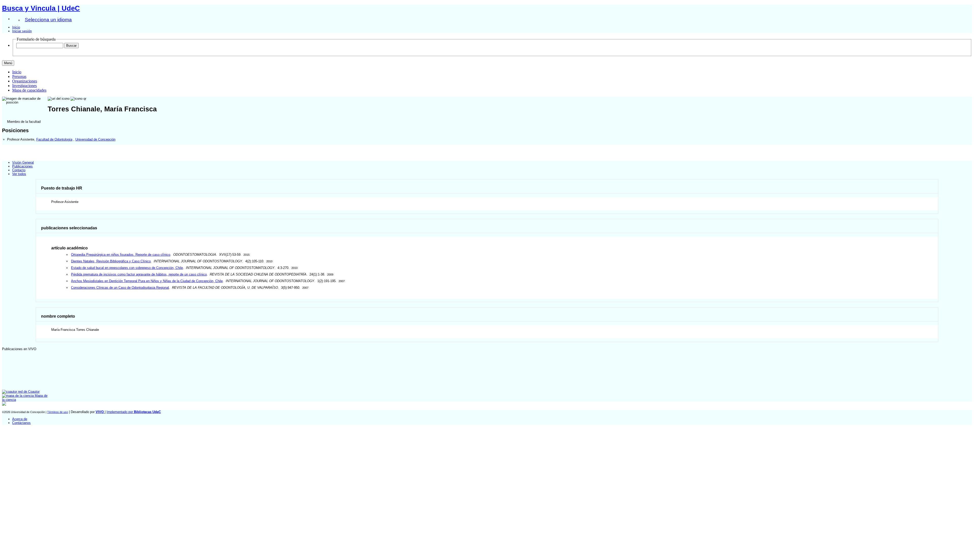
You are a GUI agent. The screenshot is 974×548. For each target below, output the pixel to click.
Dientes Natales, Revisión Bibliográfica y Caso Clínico (111, 261)
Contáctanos (21, 423)
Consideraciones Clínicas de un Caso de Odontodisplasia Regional (120, 287)
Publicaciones (22, 166)
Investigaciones (24, 85)
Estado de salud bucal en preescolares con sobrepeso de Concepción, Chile (127, 268)
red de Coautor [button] (28, 391)
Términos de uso (57, 412)
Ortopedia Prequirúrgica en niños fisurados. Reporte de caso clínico (120, 254)
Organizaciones (24, 81)
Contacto (18, 170)
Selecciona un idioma (48, 19)
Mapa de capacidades (29, 90)
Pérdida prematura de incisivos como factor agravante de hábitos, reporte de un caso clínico (139, 274)
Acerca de (19, 419)
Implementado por (134, 412)
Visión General (23, 162)
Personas (19, 76)
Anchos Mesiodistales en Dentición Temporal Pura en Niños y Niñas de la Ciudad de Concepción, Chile (147, 281)
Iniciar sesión (22, 31)
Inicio (16, 27)
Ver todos (19, 174)
